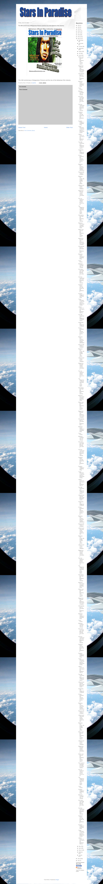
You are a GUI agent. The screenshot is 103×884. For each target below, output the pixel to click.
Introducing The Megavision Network (81, 151)
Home (46, 127)
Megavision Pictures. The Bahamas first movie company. (81, 68)
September (81, 48)
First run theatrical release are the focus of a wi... (81, 201)
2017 (79, 33)
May (80, 846)
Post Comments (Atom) (29, 130)
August (80, 51)
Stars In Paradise (80, 868)
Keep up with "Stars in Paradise (81, 173)
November (81, 43)
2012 (79, 860)
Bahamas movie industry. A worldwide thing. (81, 84)
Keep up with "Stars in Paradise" (81, 346)
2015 (79, 36)
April (80, 848)
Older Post (69, 127)
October (81, 46)
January (80, 855)
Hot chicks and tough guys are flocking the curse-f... (81, 99)
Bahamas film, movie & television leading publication (81, 167)
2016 (79, 34)
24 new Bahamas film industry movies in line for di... (81, 159)
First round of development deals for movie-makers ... (81, 765)
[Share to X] (42, 83)
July (80, 53)
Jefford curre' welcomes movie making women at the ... (81, 531)
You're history (80, 89)
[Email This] (39, 83)
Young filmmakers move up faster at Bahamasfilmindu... (81, 129)
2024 (79, 25)
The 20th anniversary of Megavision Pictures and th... (81, 145)
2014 (79, 38)
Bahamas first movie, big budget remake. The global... (81, 180)
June (80, 55)
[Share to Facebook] (44, 83)
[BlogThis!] (41, 83)
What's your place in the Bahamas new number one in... (81, 60)
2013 (79, 858)
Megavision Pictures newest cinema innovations (81, 193)
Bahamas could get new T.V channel (81, 93)
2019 (79, 29)
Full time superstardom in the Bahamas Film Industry (81, 107)
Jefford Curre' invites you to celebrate (81, 187)
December (81, 40)
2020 (79, 27)
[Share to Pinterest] (45, 83)
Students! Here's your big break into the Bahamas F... (81, 116)
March (80, 850)
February (81, 852)
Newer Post (21, 127)
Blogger (57, 879)
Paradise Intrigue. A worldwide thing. (81, 123)
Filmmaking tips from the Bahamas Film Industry (81, 218)
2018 (79, 31)
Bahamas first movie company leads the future (81, 225)
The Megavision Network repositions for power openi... (81, 210)
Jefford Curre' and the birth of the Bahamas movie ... (81, 497)
